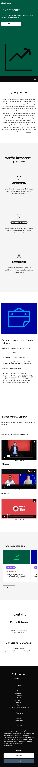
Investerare (19, 700)
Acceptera (18, 756)
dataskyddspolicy (8, 745)
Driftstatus (19, 725)
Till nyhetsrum (8, 587)
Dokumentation (19, 723)
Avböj (19, 761)
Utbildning (19, 703)
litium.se (28, 132)
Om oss (19, 691)
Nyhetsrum (19, 705)
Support (19, 696)
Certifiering (19, 721)
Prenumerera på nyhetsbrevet (19, 707)
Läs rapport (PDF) (10, 353)
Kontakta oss (19, 693)
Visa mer (19, 750)
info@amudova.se (12, 130)
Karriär (19, 698)
